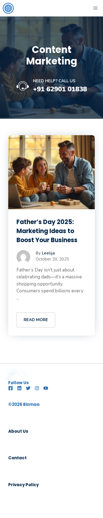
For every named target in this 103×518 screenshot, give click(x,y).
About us (18, 431)
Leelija (48, 253)
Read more (36, 319)
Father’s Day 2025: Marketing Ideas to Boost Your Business (46, 231)
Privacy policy (23, 485)
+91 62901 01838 (60, 89)
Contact (17, 458)
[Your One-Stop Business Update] (8, 8)
